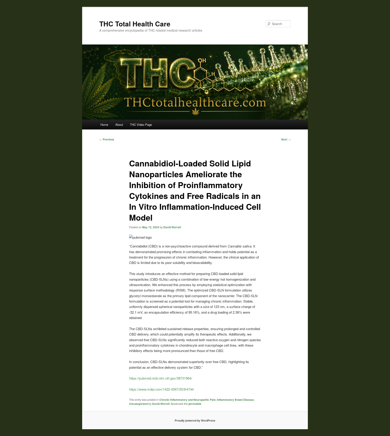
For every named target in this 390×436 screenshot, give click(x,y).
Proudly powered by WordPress (195, 420)
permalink (194, 404)
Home (104, 124)
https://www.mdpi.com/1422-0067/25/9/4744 (161, 389)
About (119, 124)
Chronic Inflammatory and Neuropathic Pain (187, 400)
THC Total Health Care (134, 23)
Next (286, 139)
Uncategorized (138, 404)
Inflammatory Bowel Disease (235, 400)
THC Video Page (141, 124)
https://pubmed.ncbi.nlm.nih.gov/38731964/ (160, 378)
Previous (106, 139)
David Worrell (172, 227)
